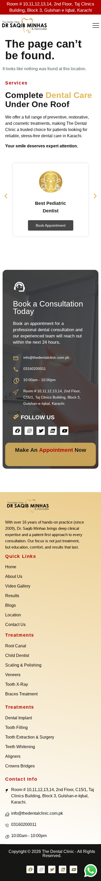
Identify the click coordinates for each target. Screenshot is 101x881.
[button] (96, 26)
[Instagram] (29, 431)
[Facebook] (17, 431)
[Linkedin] (52, 431)
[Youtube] (64, 431)
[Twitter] (41, 431)
